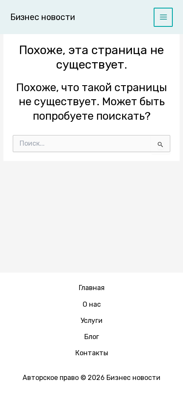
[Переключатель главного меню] (163, 17)
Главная (92, 288)
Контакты (91, 353)
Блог (91, 337)
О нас (92, 304)
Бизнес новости (42, 17)
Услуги (91, 320)
